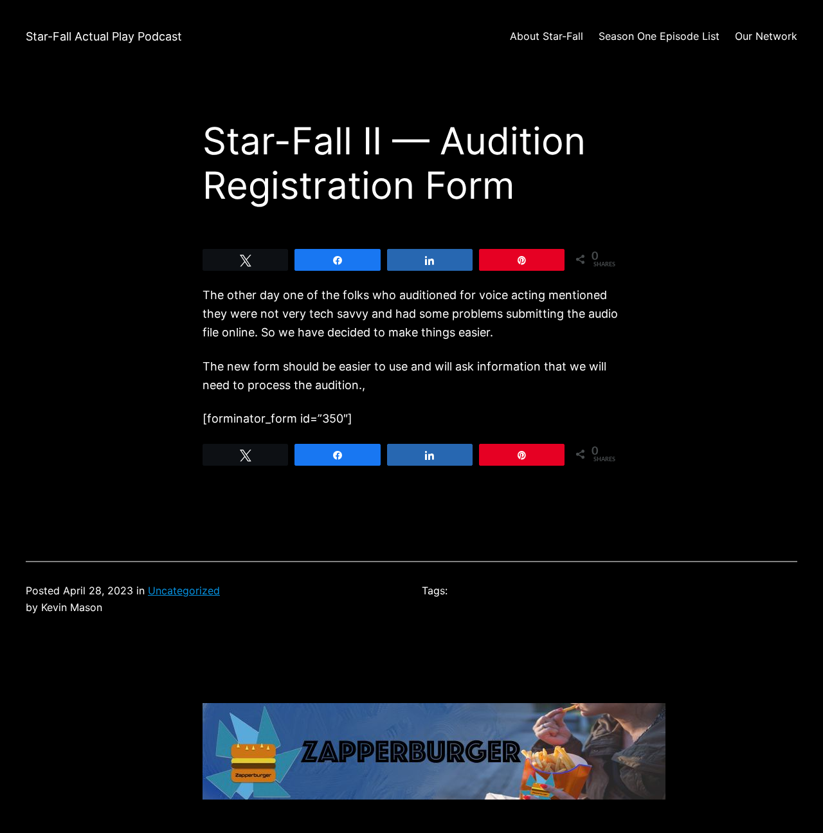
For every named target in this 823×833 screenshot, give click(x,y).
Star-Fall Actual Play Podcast (104, 36)
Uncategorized (184, 590)
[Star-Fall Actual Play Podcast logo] (434, 795)
